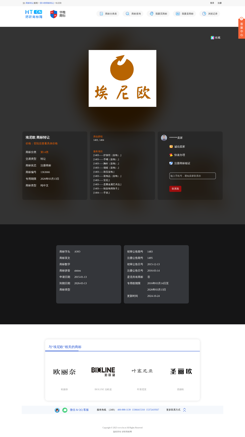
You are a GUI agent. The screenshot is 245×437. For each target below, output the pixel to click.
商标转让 (30, 3)
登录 (212, 3)
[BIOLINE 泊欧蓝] (103, 385)
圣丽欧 (180, 389)
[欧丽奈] (64, 385)
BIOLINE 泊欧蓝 (103, 389)
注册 (220, 3)
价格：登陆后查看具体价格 (42, 143)
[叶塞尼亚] (141, 385)
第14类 (44, 152)
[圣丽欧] (180, 385)
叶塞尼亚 (141, 389)
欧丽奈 (64, 389)
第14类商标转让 (47, 3)
